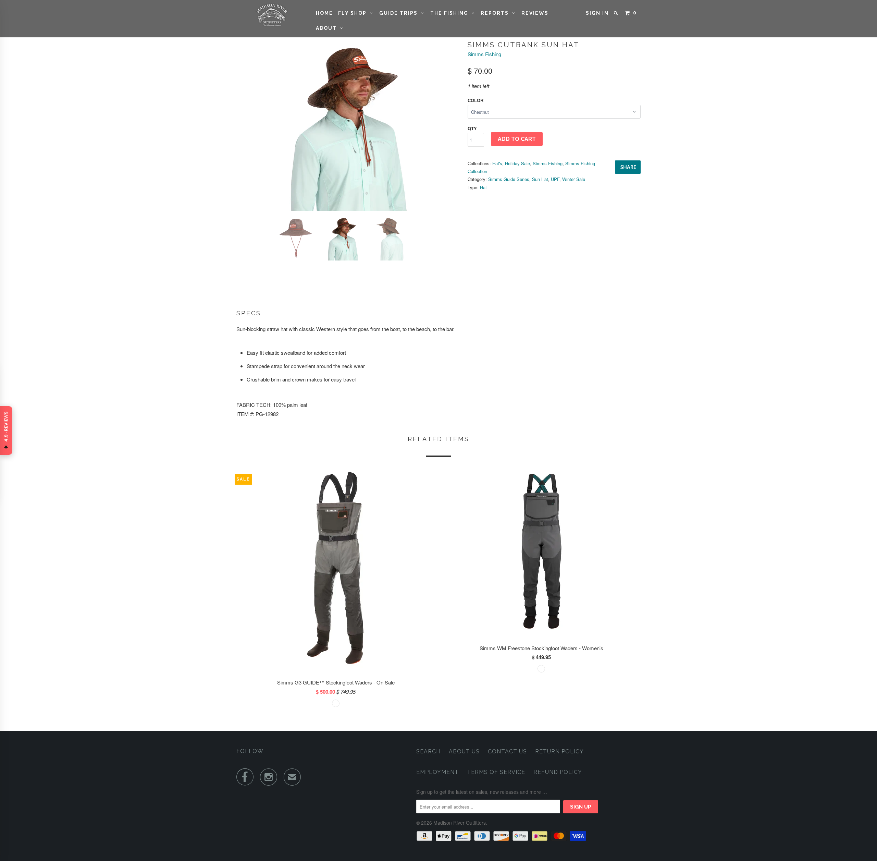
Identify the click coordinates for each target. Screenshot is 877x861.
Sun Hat (540, 179)
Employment (437, 772)
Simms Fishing (484, 54)
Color (475, 100)
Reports (496, 13)
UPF (555, 179)
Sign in (597, 13)
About (328, 28)
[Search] (617, 13)
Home (324, 13)
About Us (464, 751)
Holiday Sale (517, 163)
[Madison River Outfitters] (271, 15)
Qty (472, 128)
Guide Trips (400, 13)
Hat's (497, 163)
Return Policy (559, 751)
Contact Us (507, 751)
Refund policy (557, 772)
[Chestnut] (348, 125)
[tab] (438, 313)
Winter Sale (573, 179)
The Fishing (451, 13)
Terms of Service (496, 772)
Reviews (534, 13)
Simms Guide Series (508, 179)
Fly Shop (354, 13)
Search (428, 751)
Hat (483, 187)
